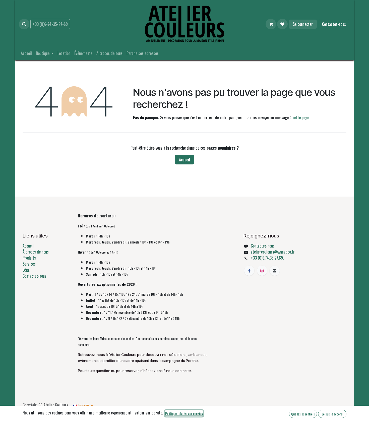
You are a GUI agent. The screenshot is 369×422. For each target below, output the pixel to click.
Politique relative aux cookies (184, 413)
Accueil (184, 160)
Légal (27, 270)
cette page (300, 117)
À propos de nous (36, 252)
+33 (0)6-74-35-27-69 (50, 24)
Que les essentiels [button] (303, 413)
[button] (24, 24)
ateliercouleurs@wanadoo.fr (273, 252)
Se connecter (303, 24)
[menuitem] (26, 53)
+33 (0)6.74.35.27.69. (267, 258)
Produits (29, 258)
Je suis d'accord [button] (332, 413)
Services (29, 264)
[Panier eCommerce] (271, 24)
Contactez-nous (334, 24)
